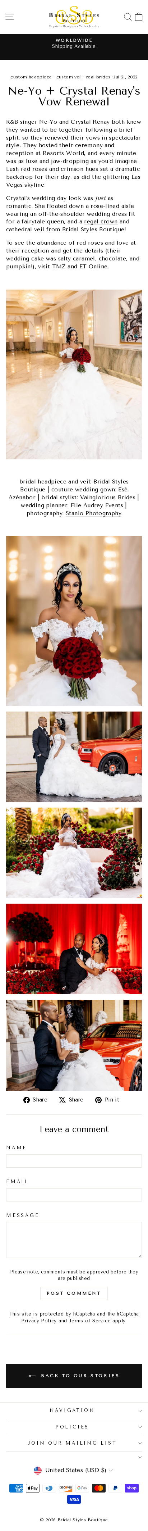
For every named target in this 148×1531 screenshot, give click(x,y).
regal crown (100, 221)
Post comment (74, 1293)
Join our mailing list (72, 1443)
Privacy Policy (38, 1320)
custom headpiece (31, 76)
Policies (72, 1427)
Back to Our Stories (79, 1375)
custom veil (69, 76)
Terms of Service (90, 1320)
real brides (98, 76)
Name (16, 1147)
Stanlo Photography (93, 513)
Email (17, 1181)
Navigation (72, 1410)
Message (22, 1215)
